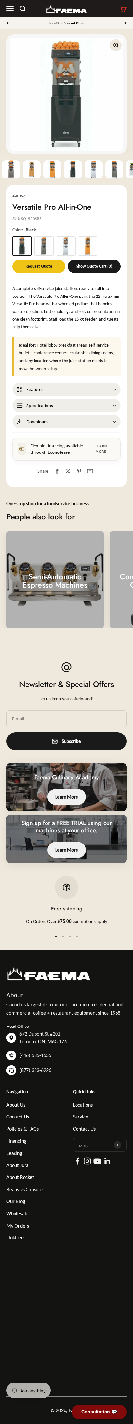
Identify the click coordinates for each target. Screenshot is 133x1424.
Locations (83, 1105)
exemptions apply (90, 921)
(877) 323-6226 (35, 1070)
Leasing (14, 1153)
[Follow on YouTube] (97, 1161)
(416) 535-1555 (35, 1055)
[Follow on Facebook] (77, 1161)
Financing (16, 1141)
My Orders (17, 1226)
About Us (15, 1105)
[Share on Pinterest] (79, 471)
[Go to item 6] (114, 169)
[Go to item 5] (94, 169)
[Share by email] (90, 471)
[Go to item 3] (52, 169)
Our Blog (15, 1201)
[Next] (125, 23)
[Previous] (7, 23)
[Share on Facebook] (57, 471)
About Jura (17, 1165)
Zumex (19, 195)
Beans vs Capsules (25, 1189)
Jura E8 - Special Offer (66, 23)
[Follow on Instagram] (87, 1161)
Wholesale (17, 1213)
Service (80, 1117)
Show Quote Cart (94, 266)
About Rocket (20, 1177)
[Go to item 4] (73, 169)
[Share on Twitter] (68, 471)
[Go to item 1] (11, 169)
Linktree (15, 1238)
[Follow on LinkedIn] (107, 1161)
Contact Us (17, 1117)
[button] (66, 389)
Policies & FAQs (22, 1129)
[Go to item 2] (32, 169)
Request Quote (39, 266)
